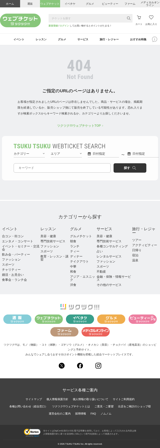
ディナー (76, 256)
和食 (73, 271)
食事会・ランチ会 (14, 279)
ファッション (11, 259)
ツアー (136, 240)
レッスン (48, 229)
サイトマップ (34, 399)
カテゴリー (21, 153)
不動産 (101, 271)
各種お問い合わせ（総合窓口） (28, 406)
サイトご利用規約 (124, 399)
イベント (10, 229)
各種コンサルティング (112, 246)
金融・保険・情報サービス (114, 278)
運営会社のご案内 (60, 413)
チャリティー (11, 269)
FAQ (93, 413)
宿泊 (135, 255)
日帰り (136, 250)
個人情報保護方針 (57, 399)
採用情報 (80, 413)
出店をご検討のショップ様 (134, 406)
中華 (73, 266)
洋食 (73, 284)
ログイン (64, 25)
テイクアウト (79, 261)
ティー (74, 251)
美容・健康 (48, 236)
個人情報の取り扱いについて (90, 399)
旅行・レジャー (144, 231)
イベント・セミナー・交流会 (20, 248)
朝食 (73, 241)
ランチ (74, 246)
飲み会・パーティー (16, 254)
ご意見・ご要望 (104, 406)
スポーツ (8, 264)
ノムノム (105, 413)
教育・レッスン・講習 (54, 258)
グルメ (76, 229)
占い (100, 251)
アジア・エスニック (82, 278)
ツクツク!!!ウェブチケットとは (71, 406)
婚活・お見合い (13, 274)
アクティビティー (144, 245)
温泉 (135, 260)
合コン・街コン (13, 236)
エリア (55, 153)
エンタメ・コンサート (17, 241)
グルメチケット (81, 236)
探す (127, 168)
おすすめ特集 (138, 39)
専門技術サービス (52, 241)
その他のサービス (109, 284)
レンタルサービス (109, 256)
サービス (104, 229)
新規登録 (53, 25)
